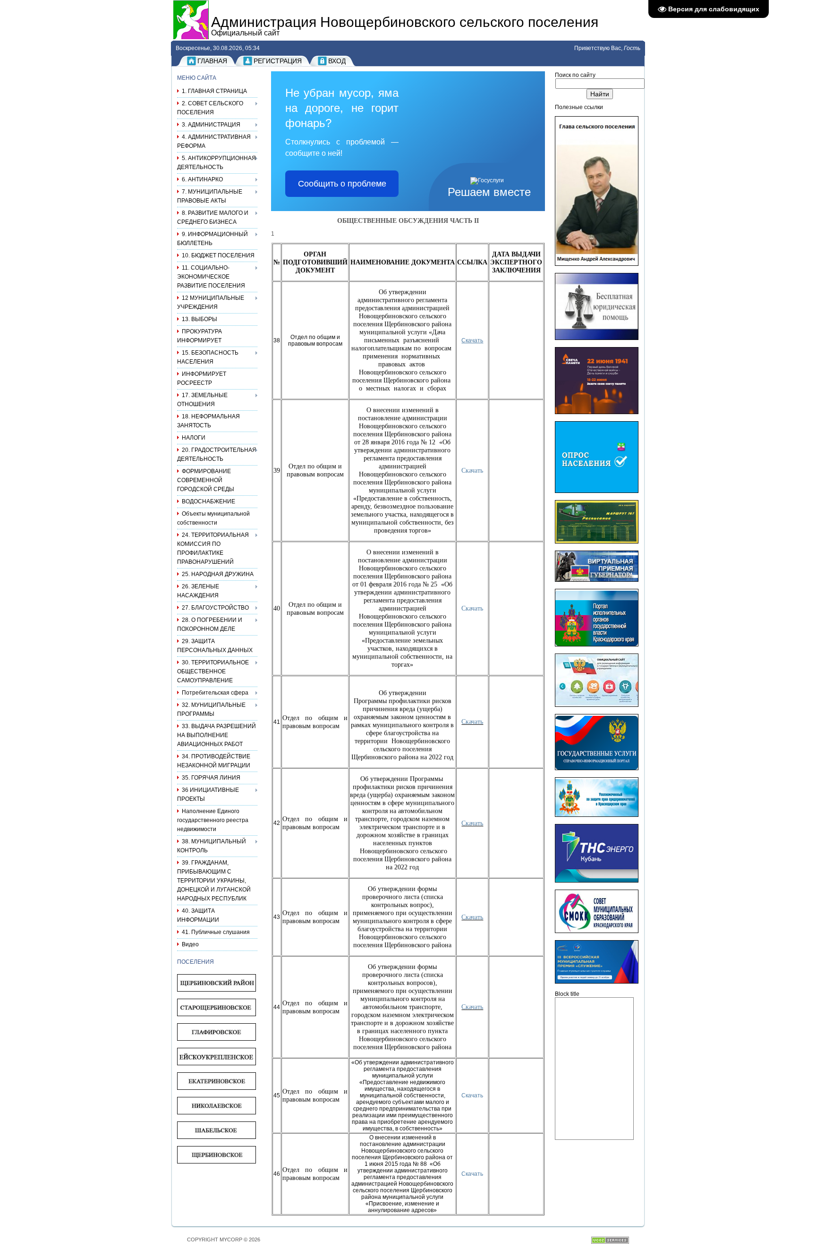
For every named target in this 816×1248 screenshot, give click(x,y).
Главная (212, 61)
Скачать (472, 1095)
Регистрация (278, 61)
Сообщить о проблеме (342, 183)
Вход (337, 61)
